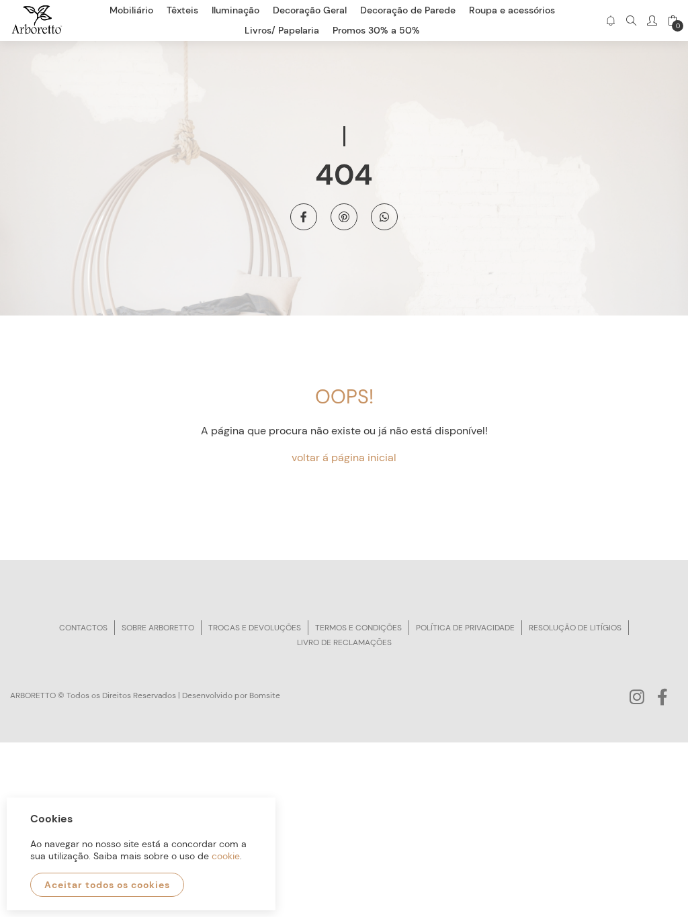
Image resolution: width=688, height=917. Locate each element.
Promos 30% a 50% (376, 30)
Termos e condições (358, 627)
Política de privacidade (465, 627)
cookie (226, 856)
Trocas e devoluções (254, 627)
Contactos (83, 627)
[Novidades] (610, 20)
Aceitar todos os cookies (107, 885)
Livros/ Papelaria (282, 30)
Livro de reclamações (344, 642)
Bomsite (264, 695)
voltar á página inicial (344, 457)
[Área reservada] (652, 20)
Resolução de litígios (575, 627)
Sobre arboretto (158, 627)
